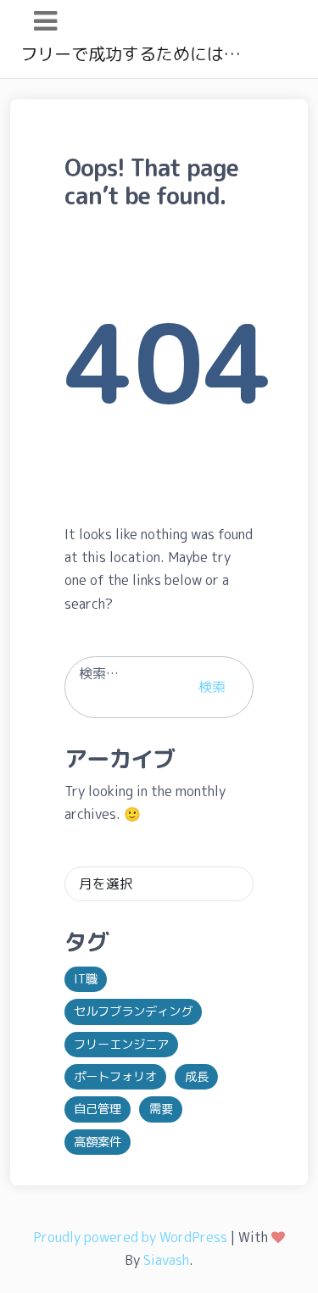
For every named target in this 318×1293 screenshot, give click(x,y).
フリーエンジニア (121, 1044)
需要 (161, 1109)
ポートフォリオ (115, 1076)
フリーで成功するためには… (130, 53)
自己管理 (97, 1109)
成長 (197, 1076)
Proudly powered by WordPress (130, 1237)
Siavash (166, 1260)
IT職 (86, 979)
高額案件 (97, 1142)
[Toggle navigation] (45, 21)
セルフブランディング (133, 1011)
